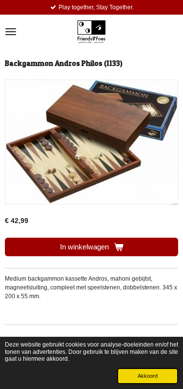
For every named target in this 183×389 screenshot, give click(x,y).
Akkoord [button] (148, 376)
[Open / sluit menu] (10, 32)
